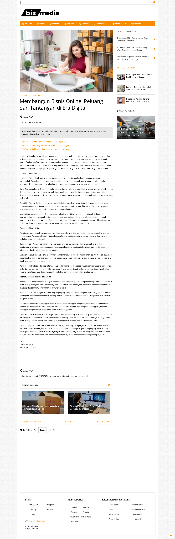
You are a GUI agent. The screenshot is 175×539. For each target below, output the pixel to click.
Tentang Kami (33, 505)
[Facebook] (20, 2)
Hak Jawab (137, 519)
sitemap (33, 509)
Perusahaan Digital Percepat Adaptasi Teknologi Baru (44, 142)
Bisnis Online (101, 24)
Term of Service (137, 505)
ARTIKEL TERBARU (126, 68)
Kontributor (137, 514)
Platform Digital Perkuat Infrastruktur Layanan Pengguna (45, 149)
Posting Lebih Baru (32, 422)
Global (42, 24)
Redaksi (50, 509)
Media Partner (114, 514)
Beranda (28, 24)
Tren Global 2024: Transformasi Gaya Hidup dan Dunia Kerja (135, 132)
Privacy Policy (114, 519)
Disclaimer (114, 505)
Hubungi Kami (50, 505)
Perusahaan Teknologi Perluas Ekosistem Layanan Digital (45, 145)
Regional (70, 24)
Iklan (33, 514)
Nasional (55, 24)
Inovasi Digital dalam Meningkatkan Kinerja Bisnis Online (41, 407)
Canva (34, 347)
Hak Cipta (113, 509)
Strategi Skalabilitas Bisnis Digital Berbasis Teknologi (86, 407)
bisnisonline (36, 95)
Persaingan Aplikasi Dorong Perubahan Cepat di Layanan (138, 100)
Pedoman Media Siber (138, 509)
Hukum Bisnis (120, 24)
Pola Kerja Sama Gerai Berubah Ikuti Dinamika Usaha (139, 75)
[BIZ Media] (41, 18)
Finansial (85, 24)
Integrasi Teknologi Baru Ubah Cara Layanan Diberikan (138, 88)
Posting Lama (104, 422)
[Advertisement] (108, 13)
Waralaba (137, 24)
